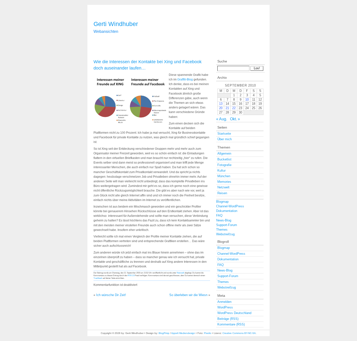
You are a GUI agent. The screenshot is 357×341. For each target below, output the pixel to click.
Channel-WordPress (230, 206)
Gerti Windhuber (116, 23)
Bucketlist (224, 159)
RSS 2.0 (131, 275)
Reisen (222, 193)
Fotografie (224, 165)
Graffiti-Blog (185, 79)
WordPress (225, 307)
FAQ (219, 215)
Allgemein (224, 153)
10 (247, 99)
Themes (222, 229)
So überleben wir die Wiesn (188, 295)
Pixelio (207, 333)
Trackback (98, 278)
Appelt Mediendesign (183, 333)
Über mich (224, 139)
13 (220, 103)
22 (234, 108)
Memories (224, 182)
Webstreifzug (225, 234)
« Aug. (221, 119)
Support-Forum (226, 225)
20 (220, 108)
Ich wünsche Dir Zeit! (111, 295)
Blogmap (222, 201)
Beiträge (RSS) (227, 319)
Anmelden (224, 302)
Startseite (224, 133)
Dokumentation (226, 211)
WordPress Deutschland (234, 313)
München (223, 176)
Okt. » (235, 119)
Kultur (221, 170)
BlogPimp (164, 333)
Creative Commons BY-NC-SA (239, 333)
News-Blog (223, 220)
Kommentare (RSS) (231, 324)
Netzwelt (180, 272)
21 (227, 108)
